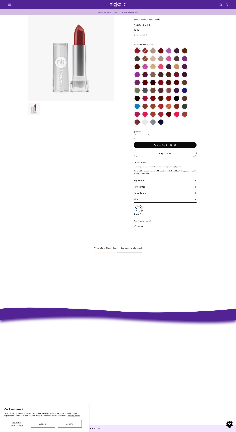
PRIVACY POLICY (81, 346)
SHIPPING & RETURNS (83, 343)
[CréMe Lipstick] (34, 109)
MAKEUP (115, 350)
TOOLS (114, 364)
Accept (43, 424)
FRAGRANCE (116, 357)
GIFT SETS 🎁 (117, 368)
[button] (220, 5)
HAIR (113, 361)
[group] (118, 12)
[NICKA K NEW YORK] (118, 4)
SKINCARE (115, 353)
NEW (113, 343)
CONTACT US (79, 350)
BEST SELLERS (117, 346)
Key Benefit (139, 180)
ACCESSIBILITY (80, 353)
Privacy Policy (74, 416)
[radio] (137, 50)
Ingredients (140, 193)
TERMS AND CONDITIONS (85, 357)
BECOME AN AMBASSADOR (39, 341)
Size (136, 199)
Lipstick (143, 19)
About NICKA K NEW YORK (39, 337)
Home (136, 19)
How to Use (139, 187)
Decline (69, 424)
